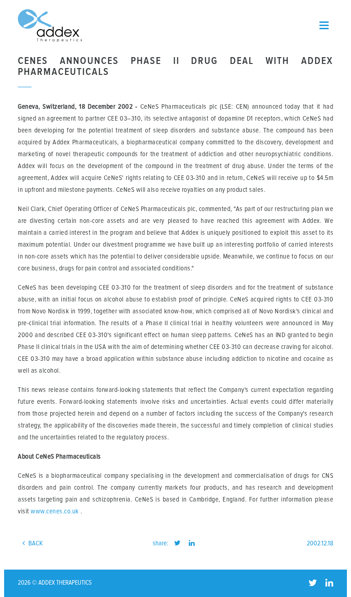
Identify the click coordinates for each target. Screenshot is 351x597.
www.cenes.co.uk (55, 511)
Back (35, 543)
